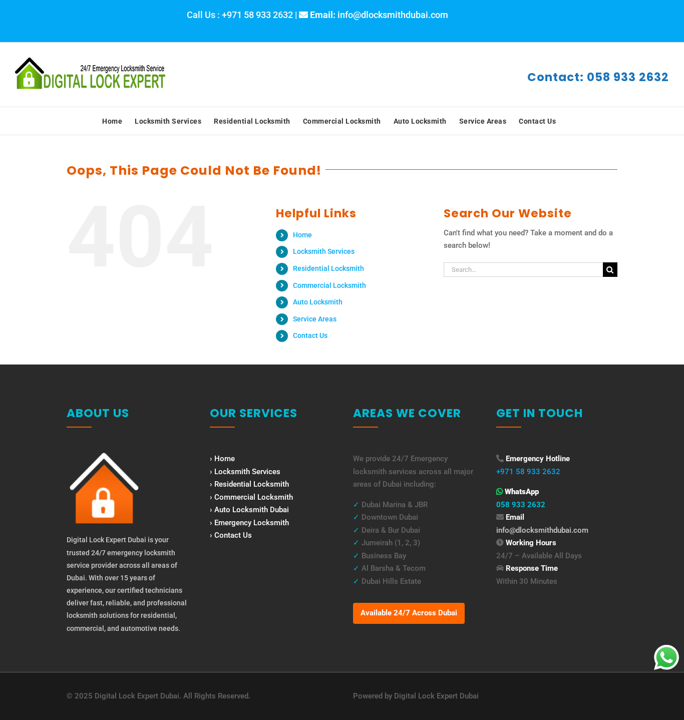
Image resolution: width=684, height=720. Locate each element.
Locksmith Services (324, 251)
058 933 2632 (520, 504)
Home (302, 235)
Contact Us (310, 335)
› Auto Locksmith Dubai (249, 509)
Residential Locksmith (328, 268)
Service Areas (314, 319)
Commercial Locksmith (329, 285)
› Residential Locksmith (249, 484)
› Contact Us (231, 535)
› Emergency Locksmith (249, 522)
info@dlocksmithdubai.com (542, 530)
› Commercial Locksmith (251, 497)
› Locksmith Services (245, 471)
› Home (222, 458)
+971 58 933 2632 (528, 471)
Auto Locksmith (318, 302)
